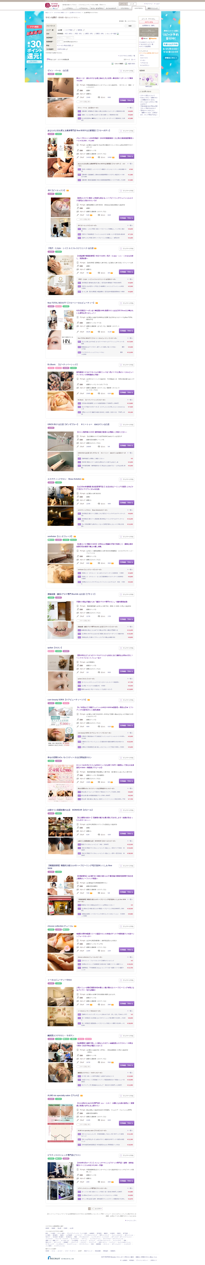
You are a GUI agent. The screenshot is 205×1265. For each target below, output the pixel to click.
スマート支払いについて (147, 95)
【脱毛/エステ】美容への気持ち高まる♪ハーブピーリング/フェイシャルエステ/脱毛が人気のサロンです (104, 199)
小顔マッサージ (102, 1242)
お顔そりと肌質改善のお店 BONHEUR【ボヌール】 (70, 810)
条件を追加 (61, 49)
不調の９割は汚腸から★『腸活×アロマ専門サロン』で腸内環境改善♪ (102, 602)
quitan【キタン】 (55, 648)
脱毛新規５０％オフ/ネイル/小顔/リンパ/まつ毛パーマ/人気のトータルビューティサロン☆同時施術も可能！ (105, 373)
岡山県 (59, 1228)
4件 (109, 273)
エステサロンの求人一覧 (127, 56)
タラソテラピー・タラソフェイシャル (113, 1238)
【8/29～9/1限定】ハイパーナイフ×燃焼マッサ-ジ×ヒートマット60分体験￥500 (103, 170)
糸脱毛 (62, 1235)
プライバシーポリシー (142, 1260)
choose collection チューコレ (61, 926)
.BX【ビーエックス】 (57, 190)
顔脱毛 (119, 1233)
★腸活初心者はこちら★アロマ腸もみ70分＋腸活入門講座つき (99, 630)
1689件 (88, 446)
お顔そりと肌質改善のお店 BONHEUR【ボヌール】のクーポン (97, 841)
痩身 (75, 1237)
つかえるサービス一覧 (146, 44)
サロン (142, 55)
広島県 (65, 1228)
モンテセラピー (75, 1238)
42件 (109, 834)
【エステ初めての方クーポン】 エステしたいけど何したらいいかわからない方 (103, 408)
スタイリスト (144, 58)
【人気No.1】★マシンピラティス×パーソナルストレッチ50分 (99, 1195)
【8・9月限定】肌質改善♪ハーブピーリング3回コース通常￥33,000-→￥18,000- (103, 1024)
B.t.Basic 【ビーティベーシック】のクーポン (92, 400)
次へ (132, 59)
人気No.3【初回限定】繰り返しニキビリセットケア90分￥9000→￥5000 (102, 747)
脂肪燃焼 (98, 1244)
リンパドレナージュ (95, 1238)
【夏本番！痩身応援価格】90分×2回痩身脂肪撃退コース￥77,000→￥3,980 (103, 180)
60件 (109, 1120)
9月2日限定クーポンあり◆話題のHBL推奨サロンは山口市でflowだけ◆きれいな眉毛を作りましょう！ (104, 312)
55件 (109, 1062)
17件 (109, 616)
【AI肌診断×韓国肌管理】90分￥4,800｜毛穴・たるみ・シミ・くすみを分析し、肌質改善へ (104, 257)
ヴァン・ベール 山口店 (58, 70)
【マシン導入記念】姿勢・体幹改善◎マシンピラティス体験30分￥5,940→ (103, 1199)
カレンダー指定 (111, 33)
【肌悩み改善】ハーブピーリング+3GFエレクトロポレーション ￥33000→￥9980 (103, 915)
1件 (87, 672)
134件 (88, 97)
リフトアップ (92, 1242)
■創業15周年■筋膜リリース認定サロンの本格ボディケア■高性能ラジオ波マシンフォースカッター (105, 935)
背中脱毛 (99, 1233)
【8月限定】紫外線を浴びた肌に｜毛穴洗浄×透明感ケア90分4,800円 (101, 282)
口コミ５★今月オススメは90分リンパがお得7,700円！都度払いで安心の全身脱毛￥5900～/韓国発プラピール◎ (105, 766)
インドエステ (49, 1238)
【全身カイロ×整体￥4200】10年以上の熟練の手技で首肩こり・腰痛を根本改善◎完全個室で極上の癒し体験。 (104, 545)
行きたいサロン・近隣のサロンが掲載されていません (148, 99)
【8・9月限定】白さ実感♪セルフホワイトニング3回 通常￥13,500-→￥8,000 (103, 1019)
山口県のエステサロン (75, 12)
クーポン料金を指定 (64, 45)
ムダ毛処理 (69, 1235)
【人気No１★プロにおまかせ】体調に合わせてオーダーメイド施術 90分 (102, 633)
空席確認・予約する (126, 100)
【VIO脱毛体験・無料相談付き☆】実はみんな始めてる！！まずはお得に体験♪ (103, 466)
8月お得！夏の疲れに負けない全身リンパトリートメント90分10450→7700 (103, 799)
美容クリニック (153, 8)
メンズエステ (127, 1244)
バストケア (83, 1242)
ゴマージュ (84, 1238)
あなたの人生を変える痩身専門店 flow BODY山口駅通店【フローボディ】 (80, 130)
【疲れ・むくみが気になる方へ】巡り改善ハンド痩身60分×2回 (99, 114)
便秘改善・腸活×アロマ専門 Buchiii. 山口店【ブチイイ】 (72, 594)
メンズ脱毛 (48, 1245)
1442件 (88, 157)
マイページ (148, 4)
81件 (109, 215)
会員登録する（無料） (148, 25)
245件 (110, 157)
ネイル (53, 1251)
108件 (88, 782)
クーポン (142, 60)
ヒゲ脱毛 (48, 1235)
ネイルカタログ (111, 8)
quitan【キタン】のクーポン (86, 678)
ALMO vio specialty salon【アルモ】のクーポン (92, 1130)
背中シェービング (104, 1235)
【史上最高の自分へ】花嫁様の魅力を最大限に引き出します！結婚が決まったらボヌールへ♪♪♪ (104, 819)
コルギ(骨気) (74, 1240)
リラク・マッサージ (70, 1251)
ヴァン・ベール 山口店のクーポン (88, 107)
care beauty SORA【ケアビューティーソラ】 (67, 700)
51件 (87, 215)
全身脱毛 (92, 1233)
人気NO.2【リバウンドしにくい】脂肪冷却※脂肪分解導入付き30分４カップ (102, 742)
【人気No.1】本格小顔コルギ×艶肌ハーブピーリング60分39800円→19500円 (102, 909)
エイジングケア (117, 1240)
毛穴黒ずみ (69, 1237)
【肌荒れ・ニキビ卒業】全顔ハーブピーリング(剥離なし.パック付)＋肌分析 (102, 230)
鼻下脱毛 (125, 1233)
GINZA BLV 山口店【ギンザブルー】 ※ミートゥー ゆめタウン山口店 (78, 424)
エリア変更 (68, 30)
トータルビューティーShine (60, 980)
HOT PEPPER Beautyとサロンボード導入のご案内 (117, 1257)
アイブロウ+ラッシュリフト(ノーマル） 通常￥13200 (102, 353)
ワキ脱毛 (52, 1233)
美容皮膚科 (98, 1251)
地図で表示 (131, 63)
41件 (109, 726)
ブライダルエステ (84, 1237)
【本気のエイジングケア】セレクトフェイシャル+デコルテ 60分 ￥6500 (103, 583)
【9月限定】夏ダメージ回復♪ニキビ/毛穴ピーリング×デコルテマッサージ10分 (103, 514)
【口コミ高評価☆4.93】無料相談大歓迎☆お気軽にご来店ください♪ (101, 432)
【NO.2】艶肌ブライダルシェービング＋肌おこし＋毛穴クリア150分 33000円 (103, 849)
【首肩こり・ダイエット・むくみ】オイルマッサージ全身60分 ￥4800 (102, 573)
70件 (87, 893)
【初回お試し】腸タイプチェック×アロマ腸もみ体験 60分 (98, 637)
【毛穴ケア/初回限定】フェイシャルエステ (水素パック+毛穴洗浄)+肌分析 (103, 234)
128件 (88, 951)
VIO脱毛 (112, 1233)
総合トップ (48, 12)
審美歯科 (105, 1251)
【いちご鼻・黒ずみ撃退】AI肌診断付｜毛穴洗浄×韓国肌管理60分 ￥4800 (102, 291)
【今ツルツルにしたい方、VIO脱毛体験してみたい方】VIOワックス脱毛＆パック (102, 1135)
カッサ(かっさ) (65, 1240)
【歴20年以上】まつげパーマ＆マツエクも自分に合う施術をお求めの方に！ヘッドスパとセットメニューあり (104, 656)
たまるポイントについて (147, 42)
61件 (109, 393)
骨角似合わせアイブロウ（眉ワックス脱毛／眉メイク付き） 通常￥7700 (102, 348)
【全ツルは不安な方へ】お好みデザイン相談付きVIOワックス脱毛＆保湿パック (102, 1140)
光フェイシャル (129, 1235)
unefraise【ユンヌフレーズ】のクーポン (90, 569)
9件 (109, 782)
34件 (87, 1004)
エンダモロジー (60, 1244)
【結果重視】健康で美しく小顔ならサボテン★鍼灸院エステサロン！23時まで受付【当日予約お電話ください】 (104, 1044)
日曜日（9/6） (100, 33)
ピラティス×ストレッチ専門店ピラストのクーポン (92, 1188)
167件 (88, 1062)
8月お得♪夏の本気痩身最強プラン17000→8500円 (95, 795)
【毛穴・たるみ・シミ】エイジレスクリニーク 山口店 (71, 248)
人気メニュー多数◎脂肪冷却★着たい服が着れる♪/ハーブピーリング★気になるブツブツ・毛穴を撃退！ (105, 989)
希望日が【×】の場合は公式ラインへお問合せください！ (98, 905)
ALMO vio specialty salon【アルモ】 (64, 1095)
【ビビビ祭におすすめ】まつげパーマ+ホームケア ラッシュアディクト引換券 (102, 342)
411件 (110, 332)
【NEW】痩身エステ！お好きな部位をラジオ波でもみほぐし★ (99, 462)
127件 (88, 616)
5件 (109, 446)
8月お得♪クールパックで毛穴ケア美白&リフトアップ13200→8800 (100, 792)
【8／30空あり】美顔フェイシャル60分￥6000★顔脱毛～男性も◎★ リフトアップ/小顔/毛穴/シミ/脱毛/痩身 (105, 708)
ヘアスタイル (83, 8)
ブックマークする (128, 71)
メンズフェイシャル (59, 1245)
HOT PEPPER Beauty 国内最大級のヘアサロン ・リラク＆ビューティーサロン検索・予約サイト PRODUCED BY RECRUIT (53, 6)
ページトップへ (131, 1220)
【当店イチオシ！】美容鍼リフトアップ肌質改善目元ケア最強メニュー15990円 (103, 1080)
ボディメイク (57, 1242)
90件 (109, 672)
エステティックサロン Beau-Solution (64, 479)
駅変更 (80, 30)
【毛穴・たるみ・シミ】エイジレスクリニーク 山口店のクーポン (97, 279)
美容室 (47, 1251)
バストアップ (74, 1242)
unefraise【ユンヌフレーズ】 (60, 536)
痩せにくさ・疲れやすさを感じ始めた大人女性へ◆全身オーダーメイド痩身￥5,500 (104, 79)
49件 (109, 504)
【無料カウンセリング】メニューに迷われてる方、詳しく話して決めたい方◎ (104, 1014)
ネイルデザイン (144, 65)
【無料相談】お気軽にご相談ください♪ (92, 458)
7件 (87, 273)
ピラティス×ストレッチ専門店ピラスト (64, 1155)
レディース (123, 4)
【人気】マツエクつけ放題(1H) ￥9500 (93, 685)
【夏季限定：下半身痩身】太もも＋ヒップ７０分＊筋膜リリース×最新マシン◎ (102, 968)
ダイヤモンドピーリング (103, 1240)
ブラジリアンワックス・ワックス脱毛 (77, 1233)
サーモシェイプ (50, 1244)
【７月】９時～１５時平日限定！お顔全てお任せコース (97, 1076)
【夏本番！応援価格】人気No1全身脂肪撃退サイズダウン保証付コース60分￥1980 (102, 175)
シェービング (78, 1235)
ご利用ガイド (153, 1260)
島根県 (53, 1228)
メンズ (132, 4)
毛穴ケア (48, 1237)
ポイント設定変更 (145, 46)
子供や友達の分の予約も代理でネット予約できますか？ (148, 107)
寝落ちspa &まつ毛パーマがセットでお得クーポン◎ (96, 689)
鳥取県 (47, 1228)
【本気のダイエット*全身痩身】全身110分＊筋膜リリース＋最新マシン (102, 964)
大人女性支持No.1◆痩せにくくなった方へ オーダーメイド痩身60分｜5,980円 (103, 119)
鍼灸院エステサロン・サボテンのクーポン (90, 1072)
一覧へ (131, 108)
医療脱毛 (113, 1251)
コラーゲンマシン (84, 1244)
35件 (109, 563)
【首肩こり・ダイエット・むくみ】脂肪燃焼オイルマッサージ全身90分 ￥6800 (103, 577)
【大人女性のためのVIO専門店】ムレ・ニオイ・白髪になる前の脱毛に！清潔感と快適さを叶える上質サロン (105, 1104)
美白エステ (48, 1242)
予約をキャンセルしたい (147, 110)
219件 (88, 1120)
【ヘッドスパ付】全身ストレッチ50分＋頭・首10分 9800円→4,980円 (101, 1191)
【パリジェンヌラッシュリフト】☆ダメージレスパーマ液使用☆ (100, 682)
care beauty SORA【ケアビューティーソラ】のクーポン (94, 733)
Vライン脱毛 (61, 1233)
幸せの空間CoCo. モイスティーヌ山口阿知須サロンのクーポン (96, 788)
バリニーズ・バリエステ (61, 1238)
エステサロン (139, 8)
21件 (109, 951)
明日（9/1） (79, 33)
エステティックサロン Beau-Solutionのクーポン (93, 510)
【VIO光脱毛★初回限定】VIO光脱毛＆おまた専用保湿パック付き (100, 1144)
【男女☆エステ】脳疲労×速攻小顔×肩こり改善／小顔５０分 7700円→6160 (103, 413)
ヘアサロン (69, 8)
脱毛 (47, 1233)
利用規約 (131, 1260)
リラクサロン (125, 8)
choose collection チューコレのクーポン (90, 957)
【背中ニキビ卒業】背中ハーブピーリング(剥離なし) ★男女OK (100, 238)
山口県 (71, 1228)
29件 (109, 1004)
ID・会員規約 (123, 1260)
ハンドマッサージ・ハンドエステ (100, 1237)
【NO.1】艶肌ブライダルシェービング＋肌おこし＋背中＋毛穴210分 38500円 (103, 854)
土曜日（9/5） (89, 33)
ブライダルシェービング (90, 1235)
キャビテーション (72, 1244)
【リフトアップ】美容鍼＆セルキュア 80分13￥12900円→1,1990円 (101, 1085)
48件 (87, 726)
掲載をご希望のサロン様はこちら (146, 1257)
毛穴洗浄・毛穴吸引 (58, 1237)
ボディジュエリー (116, 1244)
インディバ (112, 1242)
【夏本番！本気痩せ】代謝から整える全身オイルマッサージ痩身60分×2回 (103, 111)
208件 (88, 393)
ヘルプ (157, 4)
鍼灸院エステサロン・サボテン (61, 1035)
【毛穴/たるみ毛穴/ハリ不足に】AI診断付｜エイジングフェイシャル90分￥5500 (102, 287)
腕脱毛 (106, 1233)
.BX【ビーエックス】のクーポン (87, 225)
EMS (92, 1244)
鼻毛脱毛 (55, 1235)
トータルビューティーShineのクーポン (89, 1011)
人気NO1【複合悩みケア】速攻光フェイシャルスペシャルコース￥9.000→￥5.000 (103, 737)
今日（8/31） (69, 33)
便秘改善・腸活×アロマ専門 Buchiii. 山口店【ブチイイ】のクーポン (98, 626)
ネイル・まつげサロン (97, 8)
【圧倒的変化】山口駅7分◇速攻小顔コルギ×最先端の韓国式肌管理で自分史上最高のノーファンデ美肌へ (104, 877)
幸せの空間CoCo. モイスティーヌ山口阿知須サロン (70, 757)
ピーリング (92, 1240)
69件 (109, 97)
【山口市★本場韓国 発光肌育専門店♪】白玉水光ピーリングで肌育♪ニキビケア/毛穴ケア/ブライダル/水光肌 (104, 488)
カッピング (83, 1240)
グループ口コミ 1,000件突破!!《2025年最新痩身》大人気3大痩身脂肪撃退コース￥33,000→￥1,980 (105, 139)
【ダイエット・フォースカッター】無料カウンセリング (97, 960)
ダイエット (106, 1244)
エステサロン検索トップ (60, 12)
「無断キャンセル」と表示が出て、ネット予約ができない (148, 114)
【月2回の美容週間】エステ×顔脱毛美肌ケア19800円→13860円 (100, 403)
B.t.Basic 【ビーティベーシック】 (63, 364)
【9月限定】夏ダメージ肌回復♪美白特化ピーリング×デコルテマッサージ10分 (102, 520)
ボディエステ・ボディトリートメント (122, 1237)
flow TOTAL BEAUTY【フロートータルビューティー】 (71, 303)
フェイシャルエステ (117, 1235)
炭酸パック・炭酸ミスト (52, 1240)
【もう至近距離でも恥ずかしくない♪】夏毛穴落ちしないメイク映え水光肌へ (102, 525)
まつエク (60, 1251)
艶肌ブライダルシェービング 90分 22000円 (95, 844)
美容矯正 (66, 1242)
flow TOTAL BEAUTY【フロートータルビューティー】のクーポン (97, 338)
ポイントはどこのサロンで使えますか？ (148, 103)
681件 (88, 332)
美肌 (125, 1240)
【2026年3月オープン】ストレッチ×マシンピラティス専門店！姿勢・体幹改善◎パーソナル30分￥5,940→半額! (105, 1164)
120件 (88, 504)
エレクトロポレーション (124, 1242)
